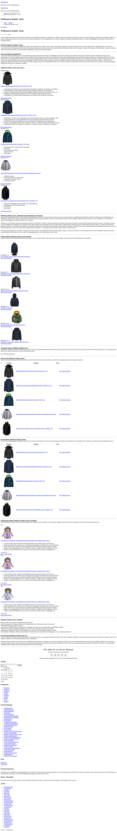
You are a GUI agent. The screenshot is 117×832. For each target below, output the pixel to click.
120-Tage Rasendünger (10, 733)
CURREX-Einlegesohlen (11, 723)
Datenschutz (4, 764)
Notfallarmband (8, 708)
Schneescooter (8, 719)
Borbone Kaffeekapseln (10, 736)
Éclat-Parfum (7, 720)
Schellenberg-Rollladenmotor (12, 748)
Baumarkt (6, 688)
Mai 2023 (6, 793)
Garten (6, 694)
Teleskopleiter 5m (9, 709)
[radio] (51, 655)
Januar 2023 (7, 799)
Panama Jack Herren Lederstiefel (13, 731)
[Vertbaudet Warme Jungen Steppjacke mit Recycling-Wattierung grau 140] (6, 171)
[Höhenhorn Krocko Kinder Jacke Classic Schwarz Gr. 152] (16, 272)
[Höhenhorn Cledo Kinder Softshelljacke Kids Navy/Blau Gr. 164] (7, 113)
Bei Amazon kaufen (6, 98)
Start (5, 22)
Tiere (5, 700)
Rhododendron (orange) (10, 756)
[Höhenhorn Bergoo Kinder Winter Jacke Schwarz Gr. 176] (7, 84)
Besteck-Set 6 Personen (10, 753)
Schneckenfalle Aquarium (11, 716)
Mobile (6, 698)
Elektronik (7, 691)
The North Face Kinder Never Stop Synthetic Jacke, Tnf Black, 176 (19, 200)
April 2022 (7, 813)
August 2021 (7, 825)
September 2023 (8, 787)
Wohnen (6, 701)
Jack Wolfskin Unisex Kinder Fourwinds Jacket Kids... (15, 256)
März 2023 (7, 796)
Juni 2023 (6, 791)
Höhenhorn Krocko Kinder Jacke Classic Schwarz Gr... (16, 273)
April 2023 (7, 794)
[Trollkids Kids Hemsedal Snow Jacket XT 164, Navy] (7, 142)
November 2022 (8, 802)
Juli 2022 (6, 808)
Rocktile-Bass (8, 729)
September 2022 (8, 805)
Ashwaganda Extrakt (10, 743)
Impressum (4, 762)
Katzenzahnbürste (9, 711)
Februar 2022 (7, 816)
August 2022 (7, 807)
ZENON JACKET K (6, 308)
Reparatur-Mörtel (8, 740)
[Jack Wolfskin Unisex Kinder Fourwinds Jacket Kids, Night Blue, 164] (14, 255)
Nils (2, 27)
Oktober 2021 (8, 822)
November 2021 (8, 820)
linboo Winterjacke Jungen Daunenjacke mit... (13, 325)
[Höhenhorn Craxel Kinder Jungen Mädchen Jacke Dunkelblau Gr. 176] (17, 340)
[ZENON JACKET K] (14, 306)
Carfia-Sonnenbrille (9, 749)
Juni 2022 (6, 810)
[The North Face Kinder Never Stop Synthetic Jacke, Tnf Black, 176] (5, 199)
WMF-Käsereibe (8, 726)
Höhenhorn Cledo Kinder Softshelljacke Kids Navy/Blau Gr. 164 (18, 115)
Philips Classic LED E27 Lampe (13, 734)
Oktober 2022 (8, 804)
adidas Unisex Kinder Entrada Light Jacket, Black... (15, 290)
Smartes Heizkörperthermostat (12, 737)
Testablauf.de (4, 2)
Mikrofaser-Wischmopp (10, 745)
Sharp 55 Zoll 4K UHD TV (11, 739)
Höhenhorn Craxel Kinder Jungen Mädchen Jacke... (15, 342)
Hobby (10, 22)
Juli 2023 (6, 790)
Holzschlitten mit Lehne (10, 725)
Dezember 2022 (8, 801)
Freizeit (6, 692)
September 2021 (8, 824)
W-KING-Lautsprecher (10, 722)
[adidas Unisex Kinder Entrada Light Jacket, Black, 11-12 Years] (16, 289)
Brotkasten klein (8, 751)
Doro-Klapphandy (9, 714)
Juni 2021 (6, 827)
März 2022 (7, 814)
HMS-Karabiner (8, 754)
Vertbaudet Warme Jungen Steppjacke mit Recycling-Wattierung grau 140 (21, 173)
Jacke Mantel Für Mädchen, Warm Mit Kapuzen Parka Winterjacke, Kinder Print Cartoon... (25, 540)
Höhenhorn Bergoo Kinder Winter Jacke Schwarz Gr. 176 (16, 86)
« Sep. (2, 681)
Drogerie (6, 689)
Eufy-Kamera (7, 728)
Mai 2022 (6, 811)
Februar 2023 (7, 797)
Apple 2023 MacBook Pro (11, 742)
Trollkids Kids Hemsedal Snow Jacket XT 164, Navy (15, 144)
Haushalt (6, 695)
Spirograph (7, 713)
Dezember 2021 (8, 819)
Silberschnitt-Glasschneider (11, 717)
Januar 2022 (7, 817)
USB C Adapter (8, 746)
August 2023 (7, 788)
